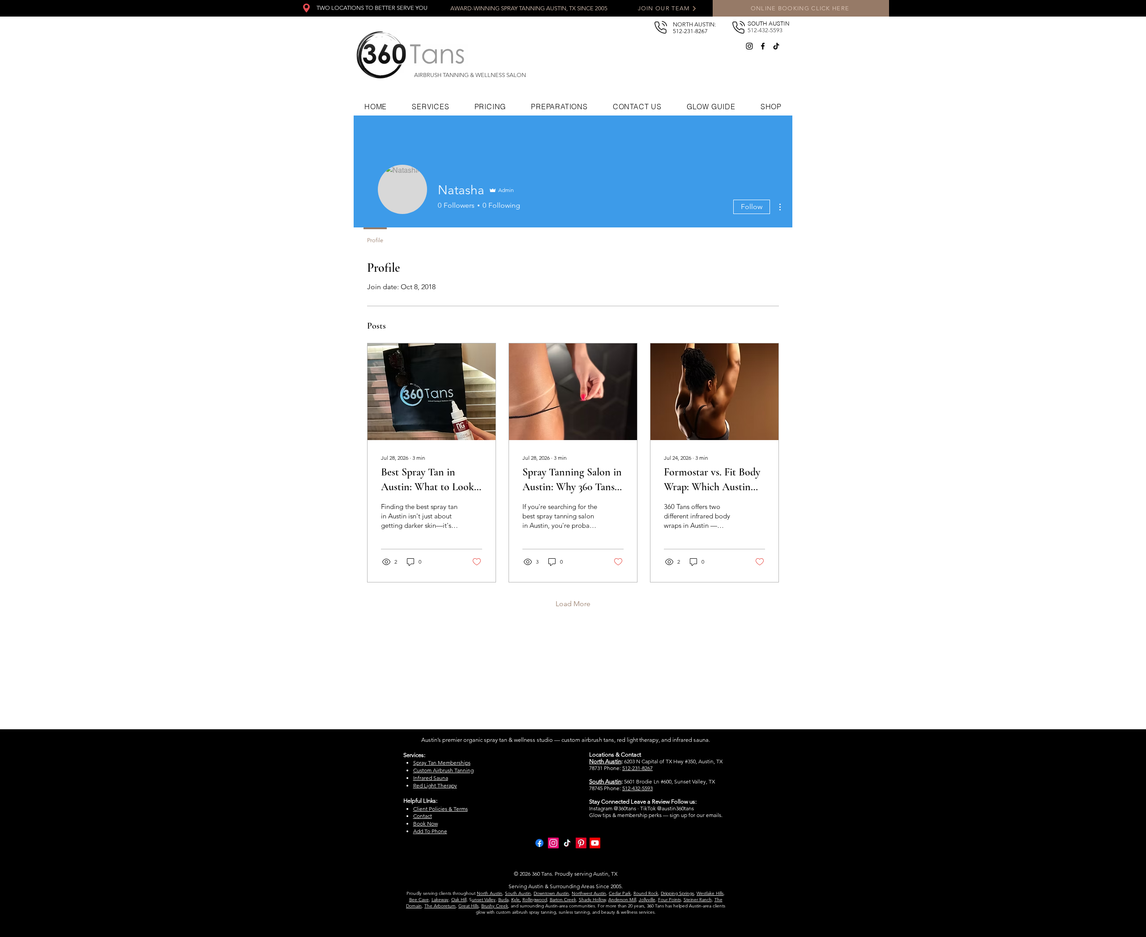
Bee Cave (419, 900)
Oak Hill (458, 900)
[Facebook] (762, 46)
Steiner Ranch (698, 900)
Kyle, (516, 900)
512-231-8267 (637, 768)
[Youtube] (595, 843)
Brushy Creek (494, 906)
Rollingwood (534, 900)
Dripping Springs (677, 893)
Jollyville (647, 900)
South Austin (518, 893)
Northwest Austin (589, 893)
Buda (503, 900)
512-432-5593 (637, 788)
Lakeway (440, 900)
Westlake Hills (710, 893)
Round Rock (645, 893)
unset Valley (484, 900)
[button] (711, 107)
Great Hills (468, 906)
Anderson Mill (622, 900)
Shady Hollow (592, 900)
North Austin (489, 893)
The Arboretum (440, 906)
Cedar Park (620, 893)
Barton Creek (563, 900)
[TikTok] (776, 46)
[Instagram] (749, 46)
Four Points (669, 900)
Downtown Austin (551, 893)
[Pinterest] (581, 843)
